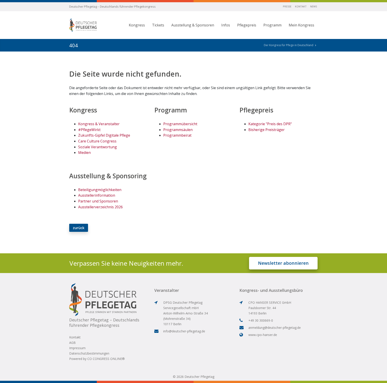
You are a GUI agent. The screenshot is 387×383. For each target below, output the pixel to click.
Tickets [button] (158, 25)
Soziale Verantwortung (97, 146)
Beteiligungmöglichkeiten (99, 189)
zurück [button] (78, 227)
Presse (287, 6)
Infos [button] (225, 25)
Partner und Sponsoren (98, 201)
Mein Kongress (301, 25)
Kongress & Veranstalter (99, 123)
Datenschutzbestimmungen (89, 353)
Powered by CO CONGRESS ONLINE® (97, 359)
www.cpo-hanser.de (262, 335)
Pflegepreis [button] (246, 25)
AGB (72, 342)
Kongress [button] (137, 25)
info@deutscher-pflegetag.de (184, 331)
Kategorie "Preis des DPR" (270, 123)
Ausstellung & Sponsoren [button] (192, 25)
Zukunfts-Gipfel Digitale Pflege (104, 135)
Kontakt (301, 6)
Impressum (77, 348)
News (313, 6)
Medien (84, 152)
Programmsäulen (178, 129)
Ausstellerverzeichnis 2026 (100, 206)
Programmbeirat (177, 135)
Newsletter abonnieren (283, 263)
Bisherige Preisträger (266, 129)
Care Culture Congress (97, 141)
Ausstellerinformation (96, 195)
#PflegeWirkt (89, 129)
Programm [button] (272, 25)
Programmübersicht (180, 123)
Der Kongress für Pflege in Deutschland (288, 45)
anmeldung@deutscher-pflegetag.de (274, 327)
